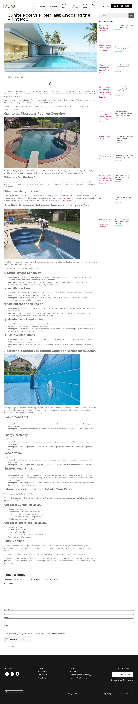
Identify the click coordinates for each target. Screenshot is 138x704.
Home (34, 6)
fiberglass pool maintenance (61, 200)
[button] (94, 77)
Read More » (118, 29)
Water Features (95, 6)
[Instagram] (12, 674)
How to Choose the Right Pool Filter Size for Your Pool (123, 67)
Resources (53, 6)
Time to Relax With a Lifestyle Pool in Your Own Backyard (123, 177)
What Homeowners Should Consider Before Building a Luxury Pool (123, 113)
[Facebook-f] (7, 674)
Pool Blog (85, 6)
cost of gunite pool (30, 339)
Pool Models (75, 6)
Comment (8, 583)
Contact (106, 6)
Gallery (42, 6)
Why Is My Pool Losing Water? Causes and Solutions (122, 221)
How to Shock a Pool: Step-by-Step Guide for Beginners (124, 138)
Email (7, 617)
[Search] (131, 15)
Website (7, 625)
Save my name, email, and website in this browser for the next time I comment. (36, 634)
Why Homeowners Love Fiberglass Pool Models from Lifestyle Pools (123, 47)
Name (7, 609)
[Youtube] (17, 674)
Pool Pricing (64, 6)
